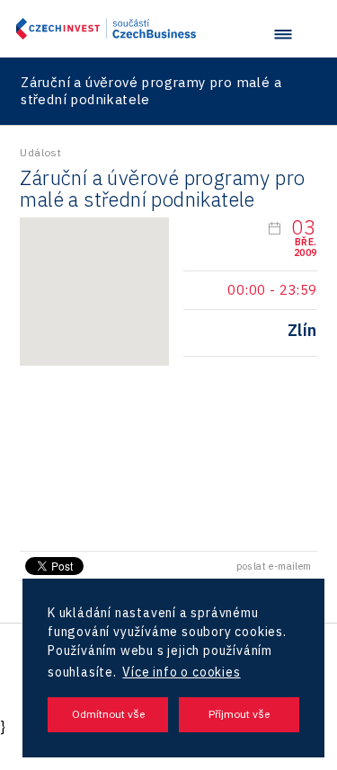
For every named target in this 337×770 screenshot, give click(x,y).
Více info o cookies (181, 672)
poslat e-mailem (274, 566)
